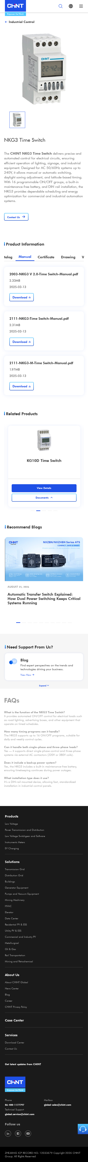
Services (11, 1035)
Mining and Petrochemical (19, 961)
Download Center (14, 1042)
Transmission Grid (15, 869)
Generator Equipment (16, 887)
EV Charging (12, 848)
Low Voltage (11, 823)
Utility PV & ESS (13, 930)
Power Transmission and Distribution (24, 829)
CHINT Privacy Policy (16, 1006)
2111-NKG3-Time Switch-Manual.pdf (39, 318)
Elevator (9, 912)
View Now (25, 674)
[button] (32, 510)
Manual (25, 257)
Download (19, 297)
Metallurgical (12, 942)
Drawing (68, 257)
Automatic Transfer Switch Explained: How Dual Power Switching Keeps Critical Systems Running (44, 598)
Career (8, 1000)
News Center (12, 988)
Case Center (14, 1020)
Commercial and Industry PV (20, 936)
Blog (24, 660)
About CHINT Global (16, 982)
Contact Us (11, 1048)
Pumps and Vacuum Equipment (22, 893)
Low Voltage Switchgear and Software (25, 836)
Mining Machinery (14, 899)
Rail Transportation (15, 955)
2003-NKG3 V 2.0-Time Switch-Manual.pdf (43, 274)
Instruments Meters (15, 842)
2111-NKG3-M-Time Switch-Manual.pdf (41, 363)
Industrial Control (21, 21)
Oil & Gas (10, 949)
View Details (44, 488)
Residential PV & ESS (16, 924)
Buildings (10, 881)
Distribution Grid (14, 875)
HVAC (8, 906)
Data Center (11, 918)
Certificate (46, 257)
